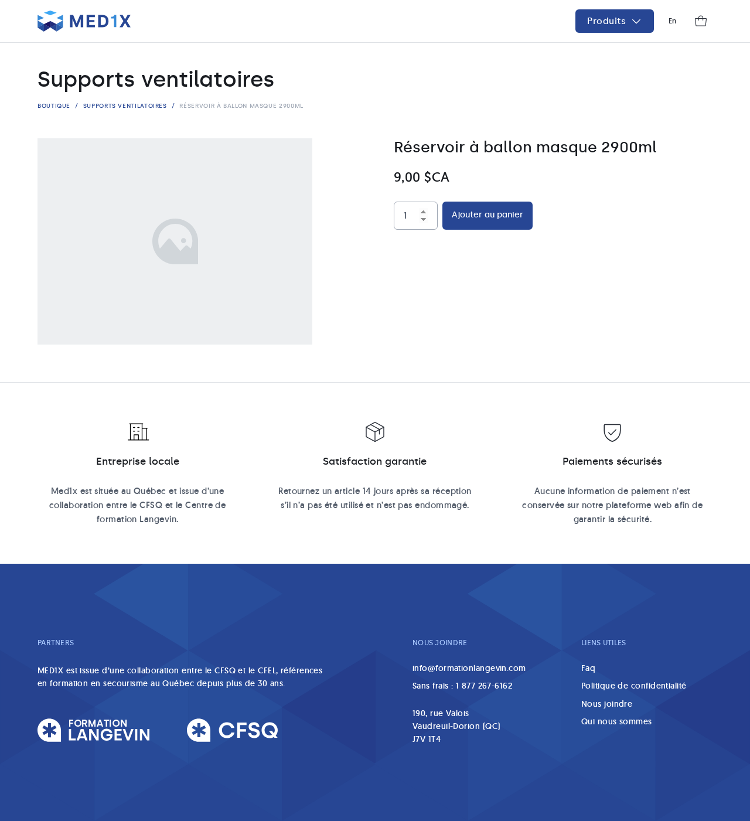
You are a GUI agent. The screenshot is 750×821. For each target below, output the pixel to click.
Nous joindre (606, 704)
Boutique (54, 106)
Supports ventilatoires (125, 106)
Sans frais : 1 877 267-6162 (462, 685)
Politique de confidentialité (634, 685)
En (673, 21)
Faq (588, 668)
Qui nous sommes (616, 721)
